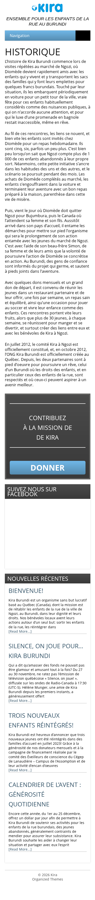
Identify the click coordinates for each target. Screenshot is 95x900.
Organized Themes (47, 879)
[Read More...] (20, 631)
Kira (54, 874)
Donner (47, 467)
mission (50, 428)
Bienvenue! (26, 591)
